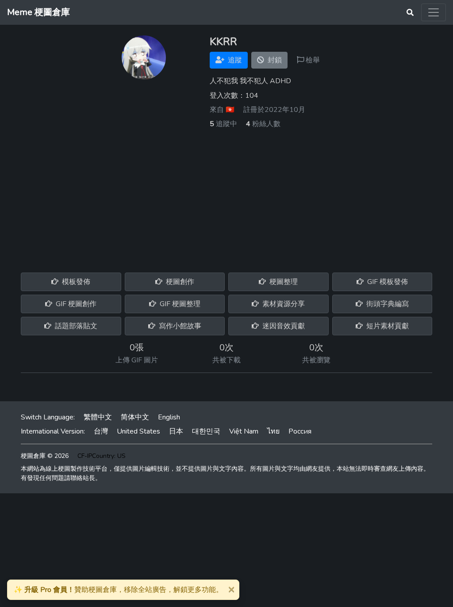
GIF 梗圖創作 (75, 304)
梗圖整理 (283, 282)
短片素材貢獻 (387, 326)
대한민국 (206, 431)
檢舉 (312, 60)
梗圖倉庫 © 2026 (45, 456)
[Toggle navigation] (433, 12)
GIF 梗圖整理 (179, 304)
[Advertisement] (226, 195)
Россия (299, 431)
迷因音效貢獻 (283, 326)
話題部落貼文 (75, 326)
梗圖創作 (179, 282)
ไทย (273, 431)
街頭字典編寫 (387, 304)
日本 (176, 431)
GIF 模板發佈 (386, 282)
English (169, 417)
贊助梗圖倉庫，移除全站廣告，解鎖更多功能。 (118, 590)
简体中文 (135, 417)
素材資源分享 (283, 304)
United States (138, 431)
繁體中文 (98, 417)
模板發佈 (75, 282)
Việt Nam (243, 431)
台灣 (101, 431)
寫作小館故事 (179, 326)
